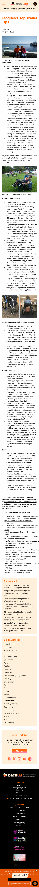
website (29, 463)
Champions (8, 672)
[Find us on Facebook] (9, 759)
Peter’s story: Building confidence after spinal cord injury (17, 600)
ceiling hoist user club (20, 276)
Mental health (9, 644)
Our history (8, 707)
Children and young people (15, 675)
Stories (7, 716)
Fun (5, 688)
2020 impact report (12, 650)
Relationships (9, 647)
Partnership (9, 710)
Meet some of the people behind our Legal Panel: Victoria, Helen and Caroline (18, 606)
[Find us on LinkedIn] (30, 759)
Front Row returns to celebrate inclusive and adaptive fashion (16, 586)
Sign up (19, 751)
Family (6, 685)
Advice (7, 663)
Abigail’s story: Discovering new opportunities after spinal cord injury (17, 593)
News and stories (19, 817)
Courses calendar (19, 814)
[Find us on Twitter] (14, 759)
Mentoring (19, 820)
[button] (3, 4)
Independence (10, 698)
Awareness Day (10, 657)
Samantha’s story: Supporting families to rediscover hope (16, 624)
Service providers (11, 713)
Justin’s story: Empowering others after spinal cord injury (17, 629)
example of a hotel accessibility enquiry (19, 158)
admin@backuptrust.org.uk (21, 798)
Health (6, 694)
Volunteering (9, 723)
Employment (9, 682)
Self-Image (8, 660)
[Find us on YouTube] (24, 759)
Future (6, 691)
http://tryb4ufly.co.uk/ (17, 559)
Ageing (7, 666)
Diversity (7, 679)
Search (35, 4)
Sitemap (19, 826)
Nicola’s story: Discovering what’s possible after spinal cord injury (17, 618)
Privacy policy (19, 823)
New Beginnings (10, 704)
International (9, 701)
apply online (24, 435)
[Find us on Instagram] (19, 759)
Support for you (20, 811)
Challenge (8, 669)
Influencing (8, 653)
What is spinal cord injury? (19, 807)
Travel (12, 32)
